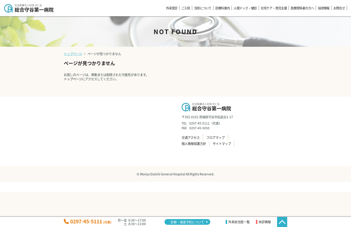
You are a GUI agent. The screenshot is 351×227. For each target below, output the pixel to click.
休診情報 (265, 221)
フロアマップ (215, 137)
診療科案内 (222, 8)
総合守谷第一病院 (34, 8)
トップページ (73, 53)
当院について (202, 8)
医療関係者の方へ (302, 8)
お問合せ (339, 8)
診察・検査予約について (187, 222)
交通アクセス (191, 137)
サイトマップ (222, 143)
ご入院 (185, 8)
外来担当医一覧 (239, 221)
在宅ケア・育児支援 (274, 8)
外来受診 (172, 8)
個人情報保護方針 (194, 143)
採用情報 (323, 8)
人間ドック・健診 (245, 8)
